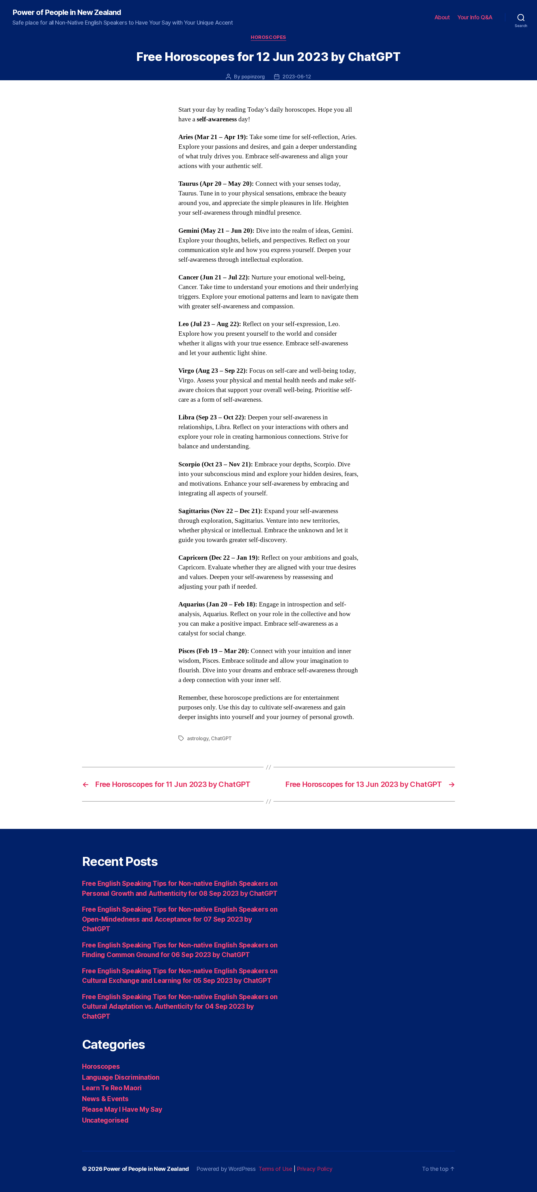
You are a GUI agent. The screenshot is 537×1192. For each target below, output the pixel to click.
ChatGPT (221, 738)
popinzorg (253, 76)
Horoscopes (268, 37)
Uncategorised (105, 1120)
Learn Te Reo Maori (112, 1088)
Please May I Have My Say (122, 1109)
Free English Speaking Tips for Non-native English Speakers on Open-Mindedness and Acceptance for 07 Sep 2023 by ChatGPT (180, 919)
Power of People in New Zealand (66, 12)
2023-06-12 (296, 76)
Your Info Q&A (475, 17)
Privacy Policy (314, 1169)
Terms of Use (275, 1169)
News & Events (105, 1099)
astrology (198, 738)
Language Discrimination (120, 1077)
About (442, 17)
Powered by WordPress (226, 1169)
